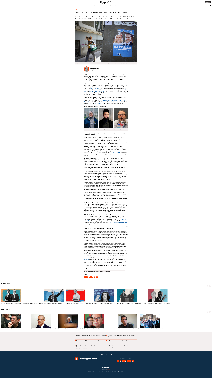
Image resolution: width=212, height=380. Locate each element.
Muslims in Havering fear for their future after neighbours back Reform (153, 329)
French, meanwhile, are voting (96, 91)
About (116, 5)
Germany (114, 270)
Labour (118, 270)
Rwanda (102, 271)
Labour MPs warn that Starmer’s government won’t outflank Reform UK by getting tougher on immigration (22, 303)
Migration (123, 270)
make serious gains (99, 86)
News (95, 5)
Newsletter (207, 2)
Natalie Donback (94, 68)
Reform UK (92, 271)
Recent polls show (115, 152)
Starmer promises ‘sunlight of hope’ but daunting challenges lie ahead (79, 303)
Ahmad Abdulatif (99, 103)
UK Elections (107, 271)
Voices (111, 5)
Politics (77, 9)
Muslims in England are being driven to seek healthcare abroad (88, 340)
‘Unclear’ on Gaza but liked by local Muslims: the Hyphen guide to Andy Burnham (100, 329)
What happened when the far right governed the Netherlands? (70, 329)
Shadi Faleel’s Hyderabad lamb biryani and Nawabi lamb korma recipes (121, 345)
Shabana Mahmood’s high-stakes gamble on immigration (105, 303)
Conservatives (87, 270)
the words (86, 259)
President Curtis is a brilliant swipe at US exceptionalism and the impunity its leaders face (91, 346)
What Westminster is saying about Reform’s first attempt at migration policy (131, 303)
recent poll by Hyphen (95, 88)
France (109, 270)
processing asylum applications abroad (118, 222)
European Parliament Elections (100, 270)
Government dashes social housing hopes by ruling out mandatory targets (15, 329)
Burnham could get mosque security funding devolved (128, 329)
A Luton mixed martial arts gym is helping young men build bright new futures (121, 336)
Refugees (97, 271)
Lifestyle (106, 5)
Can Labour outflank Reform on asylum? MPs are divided (159, 303)
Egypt (92, 270)
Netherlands (87, 271)
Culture (100, 5)
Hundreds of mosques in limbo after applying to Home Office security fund (91, 335)
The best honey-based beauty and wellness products (118, 340)
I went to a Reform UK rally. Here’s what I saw (53, 303)
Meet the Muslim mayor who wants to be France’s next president (44, 329)
